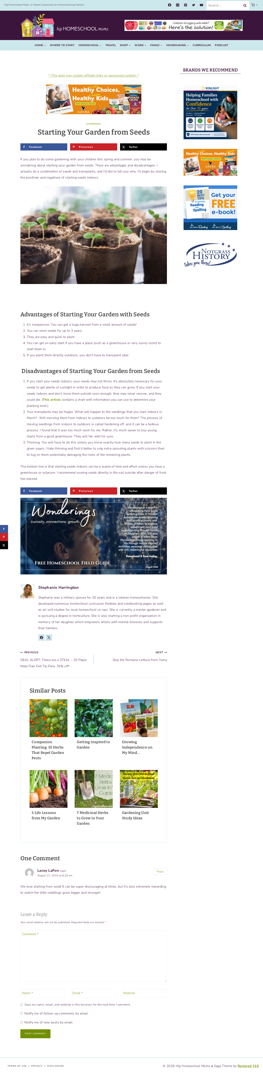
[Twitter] (193, 5)
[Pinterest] (185, 5)
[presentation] (48, 718)
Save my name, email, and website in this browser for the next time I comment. (78, 1005)
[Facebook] (169, 5)
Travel (110, 45)
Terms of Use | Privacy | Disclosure (36, 1066)
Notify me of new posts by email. (48, 1022)
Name (27, 993)
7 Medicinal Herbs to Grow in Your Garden (92, 818)
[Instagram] (177, 5)
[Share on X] (4, 545)
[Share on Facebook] (4, 529)
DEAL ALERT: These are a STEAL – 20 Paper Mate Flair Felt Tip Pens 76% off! (53, 659)
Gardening (93, 123)
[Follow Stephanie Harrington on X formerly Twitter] (49, 637)
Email (77, 993)
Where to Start (62, 45)
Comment (30, 934)
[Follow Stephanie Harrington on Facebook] (41, 637)
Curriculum (202, 45)
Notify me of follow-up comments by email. (56, 1013)
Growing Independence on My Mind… (137, 747)
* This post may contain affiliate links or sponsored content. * (93, 75)
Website (129, 993)
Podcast (221, 45)
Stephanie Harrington (58, 587)
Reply (160, 871)
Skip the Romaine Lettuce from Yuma (140, 656)
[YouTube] (201, 5)
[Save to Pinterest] (4, 537)
